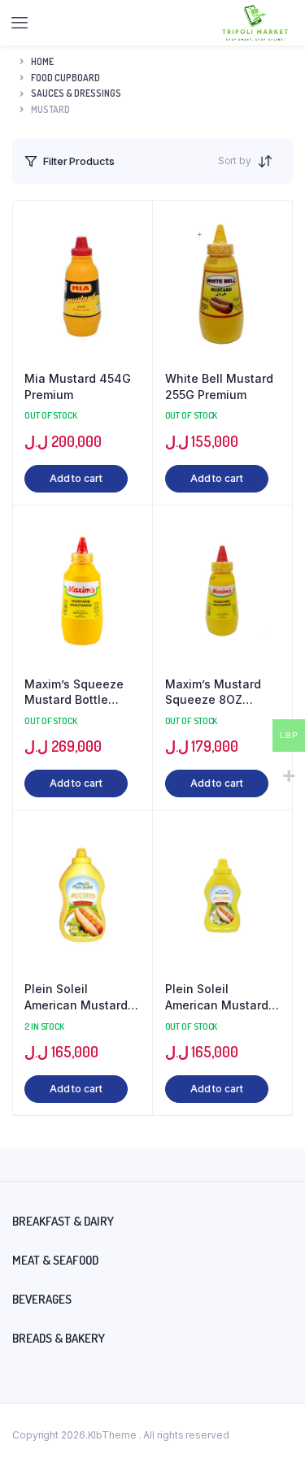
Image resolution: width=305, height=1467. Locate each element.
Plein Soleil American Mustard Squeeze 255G (76, 997)
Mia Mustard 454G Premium (77, 386)
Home (42, 61)
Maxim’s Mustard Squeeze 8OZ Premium (213, 692)
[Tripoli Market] (255, 23)
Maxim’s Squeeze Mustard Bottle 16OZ (74, 692)
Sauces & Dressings (76, 93)
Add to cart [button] (76, 478)
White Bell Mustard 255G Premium (219, 386)
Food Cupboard (65, 78)
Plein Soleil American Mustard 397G (216, 997)
